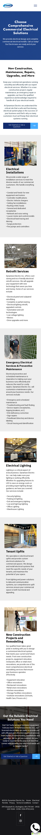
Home (28, 800)
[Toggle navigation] (35, 6)
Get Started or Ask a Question (17, 126)
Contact (35, 803)
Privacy (12, 803)
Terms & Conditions (23, 803)
